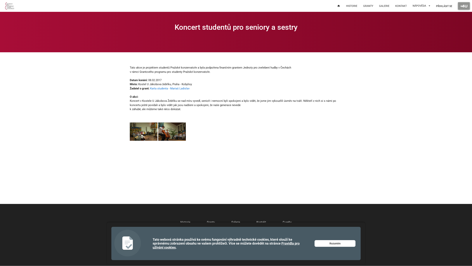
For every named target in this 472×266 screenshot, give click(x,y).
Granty (211, 222)
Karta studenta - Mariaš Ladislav (170, 88)
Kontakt (261, 222)
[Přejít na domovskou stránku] (9, 6)
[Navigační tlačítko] (464, 6)
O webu (287, 222)
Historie (185, 222)
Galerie (235, 222)
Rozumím (335, 243)
